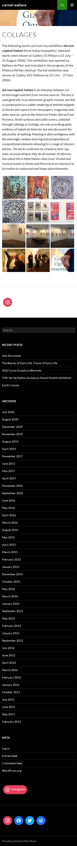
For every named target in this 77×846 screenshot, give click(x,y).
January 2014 (10, 603)
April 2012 (9, 662)
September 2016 (12, 493)
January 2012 (10, 684)
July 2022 (8, 412)
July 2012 (8, 648)
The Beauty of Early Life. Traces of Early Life (29, 363)
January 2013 (10, 633)
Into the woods (11, 355)
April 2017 (9, 478)
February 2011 (11, 721)
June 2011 (8, 707)
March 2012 (10, 670)
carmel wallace (14, 5)
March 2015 (10, 552)
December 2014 (12, 574)
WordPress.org (11, 770)
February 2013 (11, 625)
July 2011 (8, 699)
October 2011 (11, 692)
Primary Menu (72, 5)
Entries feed (9, 756)
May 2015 (8, 537)
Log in (6, 748)
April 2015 (9, 544)
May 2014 (8, 589)
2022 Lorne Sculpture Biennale (21, 370)
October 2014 (11, 581)
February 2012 (11, 677)
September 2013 (12, 611)
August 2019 (10, 441)
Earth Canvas (10, 385)
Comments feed (12, 763)
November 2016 (12, 485)
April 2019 (9, 449)
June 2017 (8, 463)
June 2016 (8, 500)
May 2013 (8, 618)
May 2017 (8, 471)
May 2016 (8, 508)
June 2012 (8, 655)
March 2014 (10, 596)
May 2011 (8, 714)
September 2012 (12, 640)
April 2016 (9, 515)
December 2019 (12, 426)
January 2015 (10, 567)
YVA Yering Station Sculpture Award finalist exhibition (36, 377)
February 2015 (11, 559)
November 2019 (12, 434)
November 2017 (12, 456)
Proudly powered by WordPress (19, 841)
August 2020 (10, 419)
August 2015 (10, 530)
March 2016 (10, 522)
